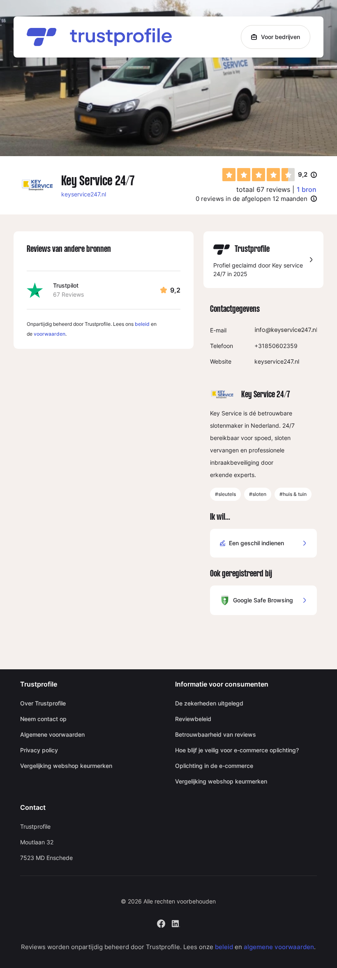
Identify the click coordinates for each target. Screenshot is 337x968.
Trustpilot (65, 285)
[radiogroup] (258, 174)
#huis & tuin (293, 494)
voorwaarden (49, 334)
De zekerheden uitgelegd (209, 703)
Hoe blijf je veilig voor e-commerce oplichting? (237, 750)
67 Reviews (68, 294)
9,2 (307, 175)
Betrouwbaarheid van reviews (215, 734)
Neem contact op (43, 718)
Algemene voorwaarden (52, 734)
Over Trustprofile (43, 703)
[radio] (228, 174)
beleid (142, 324)
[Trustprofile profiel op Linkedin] (176, 922)
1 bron (306, 189)
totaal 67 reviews (263, 189)
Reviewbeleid (193, 718)
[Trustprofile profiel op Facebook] (161, 922)
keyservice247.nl (83, 194)
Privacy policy (39, 750)
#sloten (257, 494)
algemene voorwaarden (279, 947)
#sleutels (225, 494)
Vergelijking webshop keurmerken (66, 765)
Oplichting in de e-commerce (214, 765)
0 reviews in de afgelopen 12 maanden (251, 199)
